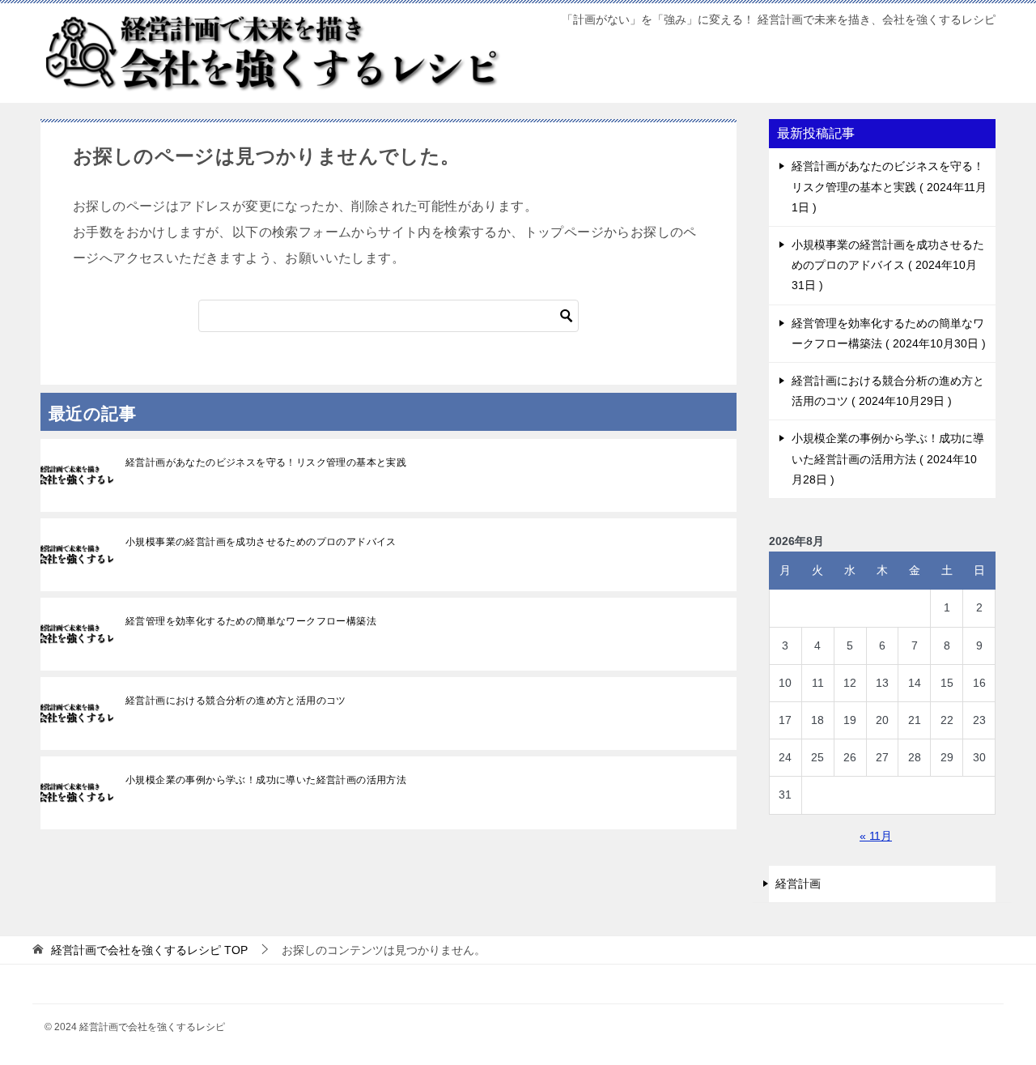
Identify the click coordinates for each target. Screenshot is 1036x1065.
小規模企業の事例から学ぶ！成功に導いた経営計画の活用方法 (265, 780)
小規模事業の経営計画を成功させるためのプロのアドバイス (261, 541)
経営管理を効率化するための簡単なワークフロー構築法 (250, 621)
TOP (149, 950)
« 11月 (876, 835)
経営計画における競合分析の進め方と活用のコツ (235, 700)
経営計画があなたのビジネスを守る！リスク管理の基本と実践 (265, 462)
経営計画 (798, 883)
